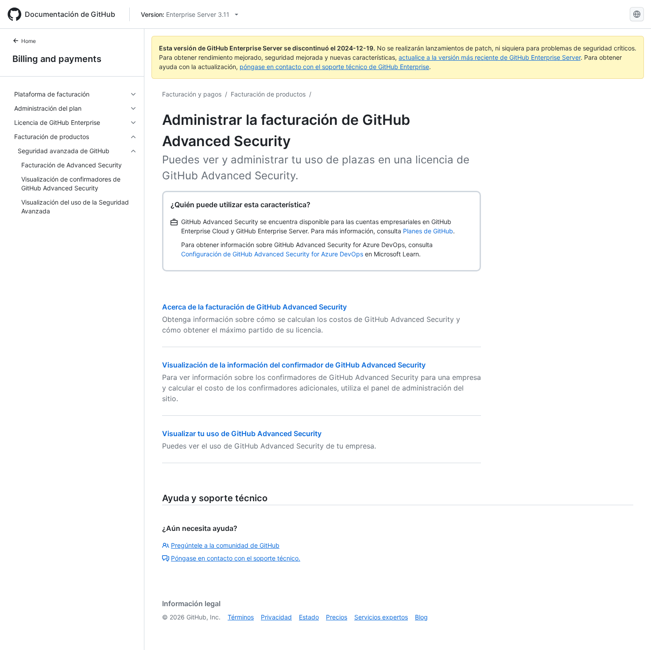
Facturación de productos (268, 94)
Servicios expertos (381, 617)
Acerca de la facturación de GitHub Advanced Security (254, 306)
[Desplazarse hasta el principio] (631, 630)
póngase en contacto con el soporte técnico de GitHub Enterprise (334, 66)
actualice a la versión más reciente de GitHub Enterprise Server (490, 57)
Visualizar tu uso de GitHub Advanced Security (242, 433)
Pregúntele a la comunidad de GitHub (225, 545)
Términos (241, 617)
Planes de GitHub (428, 231)
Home (28, 41)
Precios (336, 617)
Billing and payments (56, 59)
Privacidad (276, 617)
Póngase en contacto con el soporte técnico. (235, 558)
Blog (421, 617)
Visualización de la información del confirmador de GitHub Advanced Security (294, 364)
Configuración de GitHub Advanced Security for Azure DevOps (272, 254)
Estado (309, 617)
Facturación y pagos (191, 94)
